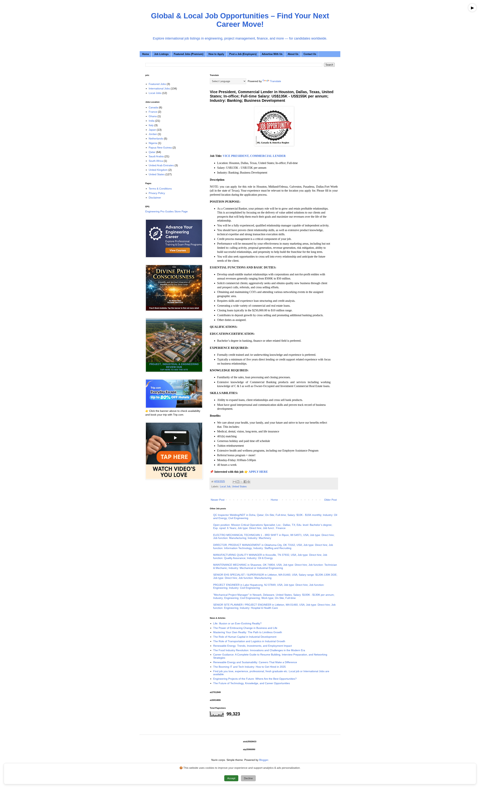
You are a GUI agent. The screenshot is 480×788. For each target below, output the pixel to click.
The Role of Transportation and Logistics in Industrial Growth (249, 641)
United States (239, 486)
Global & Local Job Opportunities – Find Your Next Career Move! (240, 20)
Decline (248, 778)
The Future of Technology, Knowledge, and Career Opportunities (251, 683)
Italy (151, 125)
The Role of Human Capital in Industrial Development (244, 636)
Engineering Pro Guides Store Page (166, 211)
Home (145, 54)
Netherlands (156, 138)
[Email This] (234, 482)
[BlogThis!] (238, 482)
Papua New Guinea (160, 147)
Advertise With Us (272, 54)
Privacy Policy (157, 193)
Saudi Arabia (156, 156)
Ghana (153, 116)
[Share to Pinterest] (248, 482)
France (153, 111)
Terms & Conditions (160, 188)
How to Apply (216, 54)
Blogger (263, 759)
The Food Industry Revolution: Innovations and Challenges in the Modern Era (259, 650)
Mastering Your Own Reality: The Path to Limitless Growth (247, 632)
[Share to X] (241, 482)
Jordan (153, 134)
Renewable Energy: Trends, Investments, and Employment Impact (252, 645)
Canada (153, 107)
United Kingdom (158, 169)
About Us (293, 54)
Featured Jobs (157, 83)
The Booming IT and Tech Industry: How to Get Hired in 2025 (249, 666)
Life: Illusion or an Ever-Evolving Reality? (237, 623)
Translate (275, 81)
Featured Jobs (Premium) (188, 54)
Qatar (152, 152)
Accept (231, 778)
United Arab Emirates (161, 165)
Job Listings (161, 54)
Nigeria (153, 143)
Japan (152, 129)
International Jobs (159, 88)
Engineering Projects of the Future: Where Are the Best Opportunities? (255, 678)
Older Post (330, 499)
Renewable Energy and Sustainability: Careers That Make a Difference (255, 662)
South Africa (156, 160)
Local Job (225, 486)
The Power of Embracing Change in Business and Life (245, 627)
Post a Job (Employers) (242, 54)
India (151, 120)
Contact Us (310, 54)
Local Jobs (155, 92)
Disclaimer (155, 197)
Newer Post (217, 499)
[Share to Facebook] (245, 482)
